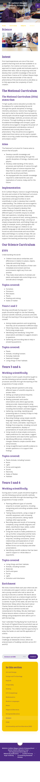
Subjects (23, 26)
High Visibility (9, 755)
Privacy (30, 753)
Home (4, 26)
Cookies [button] (24, 753)
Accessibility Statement (24, 755)
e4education (15, 753)
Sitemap (20, 757)
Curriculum (13, 26)
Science (32, 26)
